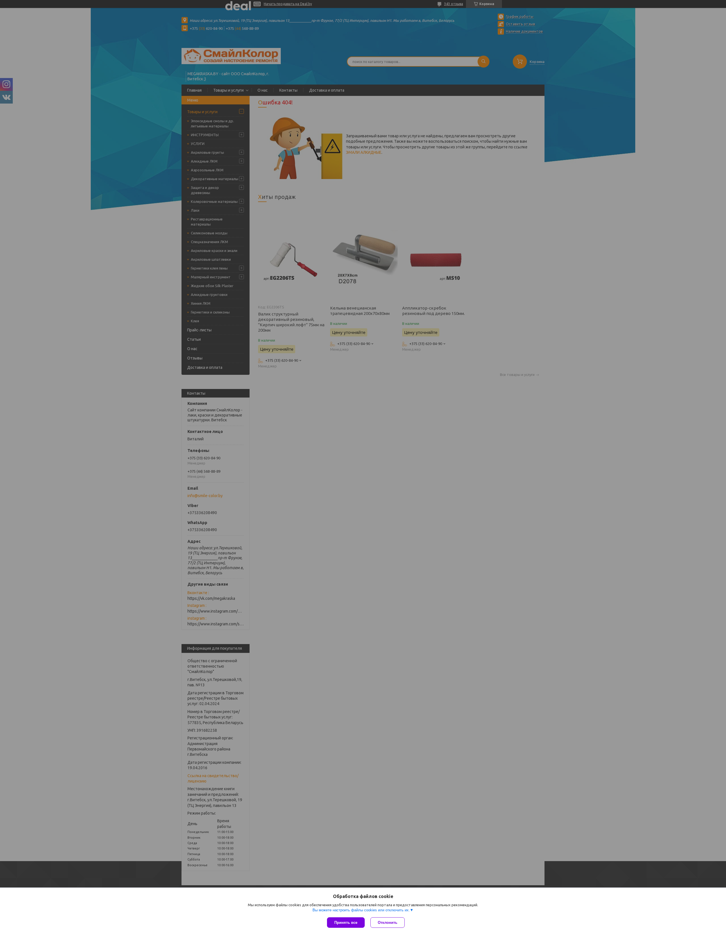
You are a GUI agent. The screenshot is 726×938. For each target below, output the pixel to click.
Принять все (345, 922)
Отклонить (387, 922)
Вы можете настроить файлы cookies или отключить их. (361, 910)
